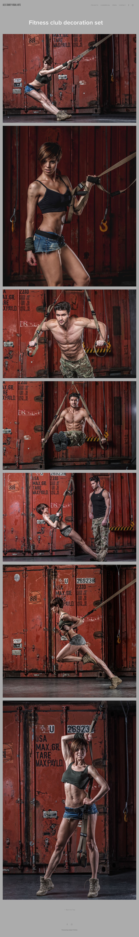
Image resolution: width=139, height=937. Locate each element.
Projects (94, 5)
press (114, 5)
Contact (122, 5)
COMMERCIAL (105, 5)
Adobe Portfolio (73, 930)
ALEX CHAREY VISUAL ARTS (12, 4)
